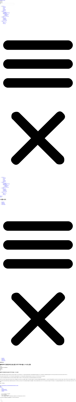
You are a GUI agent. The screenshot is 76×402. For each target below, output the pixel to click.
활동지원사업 (5, 13)
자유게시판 (4, 19)
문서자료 (4, 23)
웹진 (3, 22)
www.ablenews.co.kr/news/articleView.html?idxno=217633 (10, 385)
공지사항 (6, 15)
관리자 (2, 388)
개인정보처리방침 (4, 389)
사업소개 (3, 11)
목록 (0, 386)
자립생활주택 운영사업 (6, 12)
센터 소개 (3, 6)
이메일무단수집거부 (4, 390)
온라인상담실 (5, 20)
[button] (38, 100)
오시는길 (4, 9)
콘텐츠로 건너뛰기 (2, 0)
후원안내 (4, 10)
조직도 (4, 8)
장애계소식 (4, 18)
